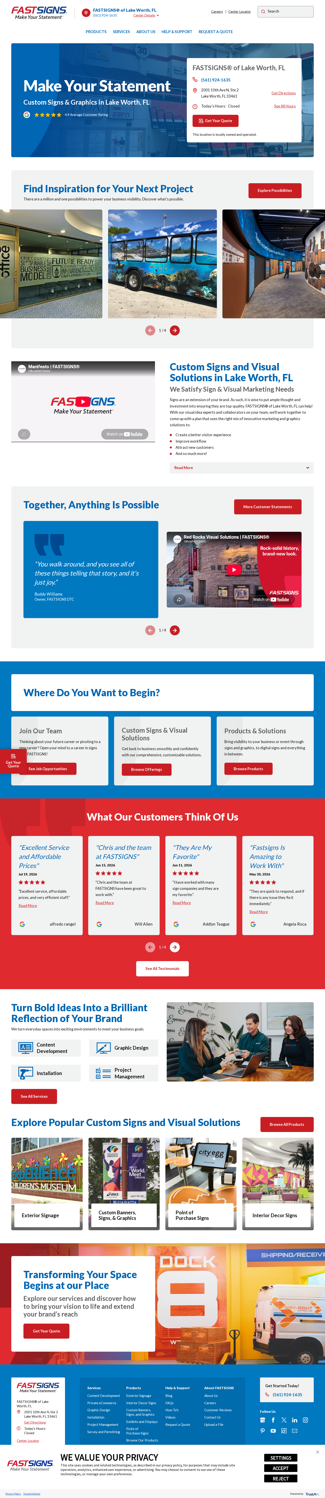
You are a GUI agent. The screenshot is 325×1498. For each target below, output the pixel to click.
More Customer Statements (267, 506)
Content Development (103, 1396)
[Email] (294, 1430)
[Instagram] (305, 1420)
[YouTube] (273, 1430)
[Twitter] (284, 1420)
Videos (170, 1417)
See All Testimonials (162, 968)
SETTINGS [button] (280, 1458)
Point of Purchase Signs (137, 1431)
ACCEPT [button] (281, 1468)
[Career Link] (284, 1430)
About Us (211, 1396)
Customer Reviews (218, 1410)
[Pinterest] (262, 1430)
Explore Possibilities (275, 190)
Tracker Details (31, 1493)
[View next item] (175, 330)
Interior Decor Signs (141, 1403)
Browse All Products (287, 1124)
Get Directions (283, 93)
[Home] (39, 13)
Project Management (103, 1424)
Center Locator (239, 11)
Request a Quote (177, 1424)
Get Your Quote (218, 120)
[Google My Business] (262, 1420)
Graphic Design (98, 1410)
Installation (95, 1417)
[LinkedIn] (294, 1420)
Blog (168, 1396)
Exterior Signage (138, 1396)
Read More (28, 905)
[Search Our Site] (263, 12)
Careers (217, 11)
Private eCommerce (101, 1403)
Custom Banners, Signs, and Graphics (140, 1412)
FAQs (169, 1403)
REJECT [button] (281, 1478)
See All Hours (285, 106)
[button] (317, 1452)
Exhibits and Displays (142, 1422)
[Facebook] (273, 1420)
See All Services (34, 1096)
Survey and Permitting (103, 1432)
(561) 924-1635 (105, 15)
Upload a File (213, 1424)
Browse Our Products (142, 1440)
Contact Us (212, 1417)
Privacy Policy (13, 1493)
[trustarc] (312, 1493)
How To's (172, 1410)
